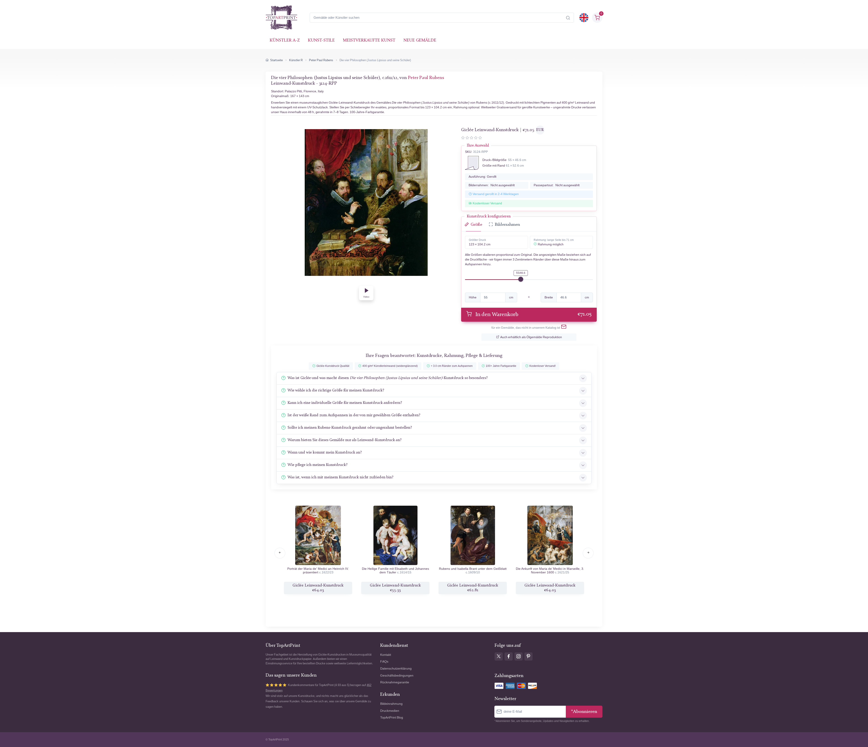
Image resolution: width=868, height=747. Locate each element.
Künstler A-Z (285, 40)
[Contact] (563, 327)
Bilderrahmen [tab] (507, 225)
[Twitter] (499, 656)
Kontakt (385, 655)
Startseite (276, 60)
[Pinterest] (528, 656)
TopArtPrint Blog (391, 717)
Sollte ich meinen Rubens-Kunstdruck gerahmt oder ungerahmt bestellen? (350, 428)
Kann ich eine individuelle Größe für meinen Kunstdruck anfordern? (345, 403)
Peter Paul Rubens (321, 60)
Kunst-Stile (321, 40)
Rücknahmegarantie (394, 682)
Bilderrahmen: (492, 185)
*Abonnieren (584, 711)
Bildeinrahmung (391, 704)
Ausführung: (482, 177)
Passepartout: (557, 185)
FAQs (384, 661)
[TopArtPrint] (281, 18)
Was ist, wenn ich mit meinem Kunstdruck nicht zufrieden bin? (340, 477)
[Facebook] (509, 656)
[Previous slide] (279, 553)
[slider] (520, 279)
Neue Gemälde (419, 40)
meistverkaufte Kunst (369, 40)
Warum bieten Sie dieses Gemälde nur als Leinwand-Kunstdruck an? (344, 440)
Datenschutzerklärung (396, 668)
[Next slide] (588, 553)
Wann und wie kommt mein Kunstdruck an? (325, 452)
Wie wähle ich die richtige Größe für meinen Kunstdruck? (336, 390)
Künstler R (296, 60)
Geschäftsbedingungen (396, 675)
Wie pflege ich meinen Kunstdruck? (317, 465)
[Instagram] (518, 656)
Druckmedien (389, 711)
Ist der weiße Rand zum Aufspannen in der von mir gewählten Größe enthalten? (354, 415)
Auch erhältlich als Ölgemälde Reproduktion (531, 337)
